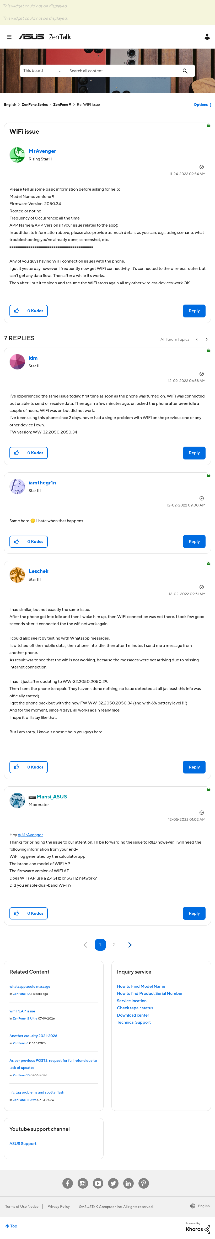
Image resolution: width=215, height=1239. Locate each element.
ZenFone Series (35, 104)
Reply (194, 310)
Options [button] (201, 104)
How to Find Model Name (141, 986)
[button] (16, 310)
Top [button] (13, 1226)
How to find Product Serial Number (150, 993)
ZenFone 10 (21, 994)
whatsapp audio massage (29, 986)
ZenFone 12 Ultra (25, 1019)
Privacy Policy (58, 1206)
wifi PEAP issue (22, 1011)
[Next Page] (129, 945)
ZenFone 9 (62, 104)
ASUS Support (22, 1143)
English (10, 104)
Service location (132, 1000)
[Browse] (12, 36)
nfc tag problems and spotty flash (36, 1092)
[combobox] (129, 71)
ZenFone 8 (20, 1043)
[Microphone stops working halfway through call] (206, 339)
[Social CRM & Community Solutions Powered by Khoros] (198, 1227)
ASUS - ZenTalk (45, 37)
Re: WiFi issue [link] (88, 104)
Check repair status (135, 1008)
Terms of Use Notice (22, 1206)
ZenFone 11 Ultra (24, 1100)
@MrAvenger (30, 835)
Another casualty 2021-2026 (33, 1036)
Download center (133, 1015)
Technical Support (134, 1022)
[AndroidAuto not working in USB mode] (197, 339)
